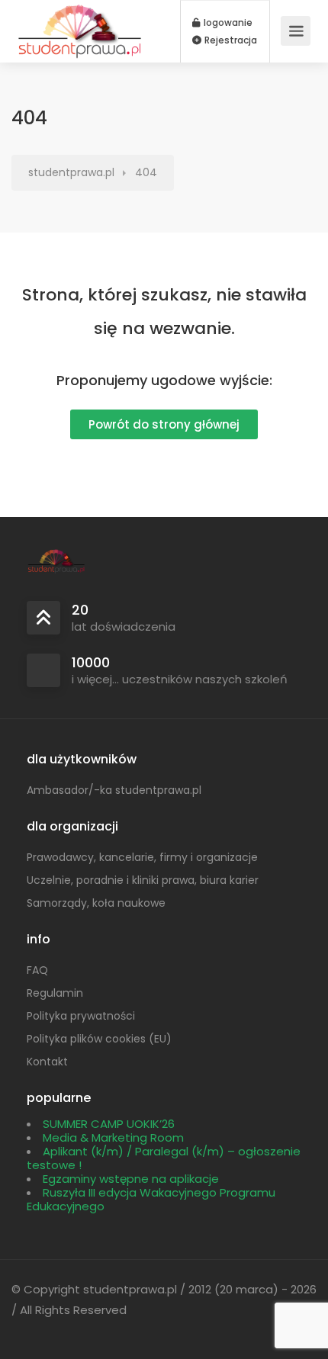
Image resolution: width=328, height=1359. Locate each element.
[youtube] (102, 1330)
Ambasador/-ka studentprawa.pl (114, 790)
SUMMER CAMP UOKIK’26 (109, 1124)
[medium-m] (127, 1330)
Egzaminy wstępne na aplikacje (131, 1179)
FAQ (37, 970)
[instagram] (77, 1330)
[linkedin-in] (52, 1330)
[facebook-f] (27, 1330)
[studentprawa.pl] (80, 56)
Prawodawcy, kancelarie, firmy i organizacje (142, 857)
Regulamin (55, 993)
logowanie (226, 23)
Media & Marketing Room (113, 1137)
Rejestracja (229, 40)
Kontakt (47, 1061)
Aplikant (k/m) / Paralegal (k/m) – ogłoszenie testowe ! (164, 1158)
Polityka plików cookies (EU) (99, 1038)
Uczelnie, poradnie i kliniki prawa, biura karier (143, 880)
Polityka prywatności (81, 1015)
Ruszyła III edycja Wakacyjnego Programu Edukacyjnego (151, 1199)
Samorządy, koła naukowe (96, 903)
